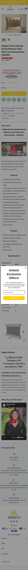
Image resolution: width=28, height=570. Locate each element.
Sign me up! (14, 298)
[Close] (25, 268)
